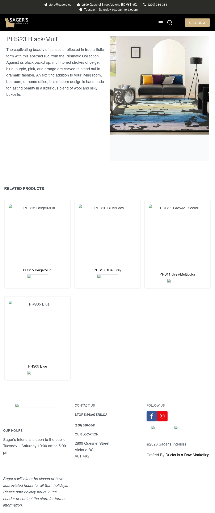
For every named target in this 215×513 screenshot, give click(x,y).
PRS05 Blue (37, 366)
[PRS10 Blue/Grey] (107, 233)
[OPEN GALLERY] (159, 98)
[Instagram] (162, 416)
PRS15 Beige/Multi (37, 269)
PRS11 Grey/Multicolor (177, 274)
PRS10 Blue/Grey (107, 269)
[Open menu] (160, 22)
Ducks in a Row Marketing (187, 454)
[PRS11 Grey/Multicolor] (177, 235)
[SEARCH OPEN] (169, 22)
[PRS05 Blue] (37, 329)
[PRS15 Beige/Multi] (37, 233)
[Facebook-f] (152, 416)
